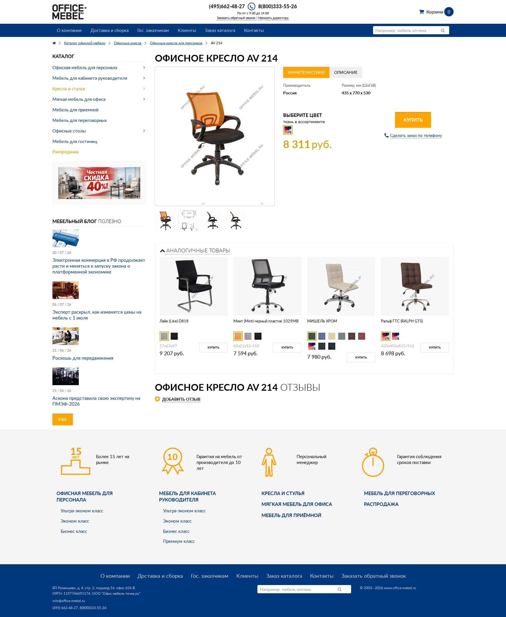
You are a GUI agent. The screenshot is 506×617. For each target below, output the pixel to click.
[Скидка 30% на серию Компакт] (99, 182)
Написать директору (273, 18)
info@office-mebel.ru (68, 600)
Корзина (438, 12)
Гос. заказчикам (153, 30)
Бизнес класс (74, 531)
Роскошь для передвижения (82, 358)
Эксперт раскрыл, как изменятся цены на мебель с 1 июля (96, 315)
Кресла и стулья (68, 88)
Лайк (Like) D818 (174, 321)
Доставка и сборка (109, 30)
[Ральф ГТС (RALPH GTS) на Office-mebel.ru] (415, 285)
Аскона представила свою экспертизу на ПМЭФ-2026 (96, 401)
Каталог (63, 56)
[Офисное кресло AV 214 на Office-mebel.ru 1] (165, 220)
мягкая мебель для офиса (296, 504)
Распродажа (65, 152)
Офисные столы (69, 131)
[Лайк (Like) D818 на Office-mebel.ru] (193, 285)
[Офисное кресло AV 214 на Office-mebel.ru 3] (212, 220)
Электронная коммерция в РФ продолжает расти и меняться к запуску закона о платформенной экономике (98, 266)
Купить (413, 119)
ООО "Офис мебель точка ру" (116, 593)
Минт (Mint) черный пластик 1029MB (265, 321)
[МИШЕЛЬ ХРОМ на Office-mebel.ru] (341, 285)
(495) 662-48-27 (65, 607)
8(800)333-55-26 (277, 6)
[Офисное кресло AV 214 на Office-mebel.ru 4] (235, 220)
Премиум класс (179, 541)
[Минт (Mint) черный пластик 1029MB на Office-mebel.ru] (267, 285)
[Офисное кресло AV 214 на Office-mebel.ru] (214, 136)
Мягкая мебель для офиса (78, 99)
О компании (69, 30)
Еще (63, 419)
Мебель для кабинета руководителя (89, 78)
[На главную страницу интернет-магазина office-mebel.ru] (69, 11)
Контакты (254, 30)
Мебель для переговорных (79, 120)
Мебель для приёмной (291, 515)
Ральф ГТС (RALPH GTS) (402, 321)
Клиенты (187, 30)
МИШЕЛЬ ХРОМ (322, 321)
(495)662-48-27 (227, 6)
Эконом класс (75, 521)
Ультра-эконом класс (82, 511)
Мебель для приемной (75, 110)
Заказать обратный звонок (236, 18)
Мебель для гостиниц (74, 141)
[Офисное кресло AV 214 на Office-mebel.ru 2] (188, 220)
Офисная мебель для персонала (84, 67)
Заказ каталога (220, 30)
